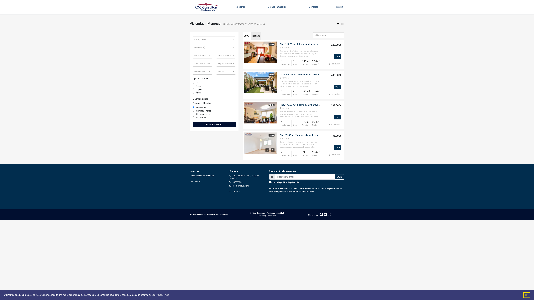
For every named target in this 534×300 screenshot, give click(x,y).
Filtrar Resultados (214, 124)
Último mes (201, 117)
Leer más (194, 181)
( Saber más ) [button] (163, 295)
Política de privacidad (275, 213)
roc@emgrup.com (241, 186)
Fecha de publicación (202, 103)
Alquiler (256, 36)
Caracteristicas (201, 99)
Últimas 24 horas (203, 111)
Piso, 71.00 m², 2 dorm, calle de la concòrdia (302, 135)
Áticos (198, 93)
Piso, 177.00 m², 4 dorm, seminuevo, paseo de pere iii (307, 105)
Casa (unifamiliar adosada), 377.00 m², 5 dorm (303, 74)
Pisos (198, 83)
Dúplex (199, 89)
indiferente (201, 107)
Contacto (233, 191)
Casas (198, 86)
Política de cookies (257, 213)
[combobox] (214, 39)
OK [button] (526, 295)
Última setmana (203, 114)
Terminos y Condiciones (267, 216)
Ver (337, 56)
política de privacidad (290, 182)
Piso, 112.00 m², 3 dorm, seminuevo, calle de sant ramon (309, 44)
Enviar (339, 177)
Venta (246, 36)
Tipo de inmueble (200, 78)
